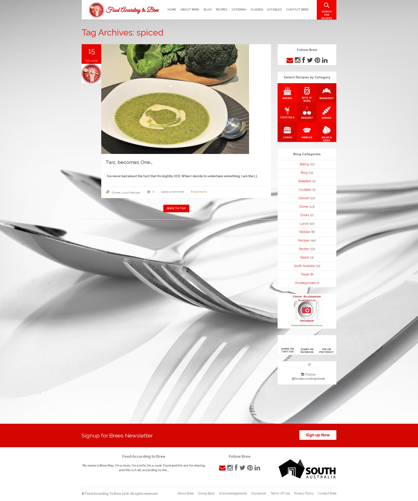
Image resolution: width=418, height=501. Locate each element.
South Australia (304, 266)
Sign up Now (318, 435)
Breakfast (304, 181)
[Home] (124, 10)
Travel (304, 274)
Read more (199, 191)
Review (304, 249)
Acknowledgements (233, 493)
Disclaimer (258, 493)
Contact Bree (327, 493)
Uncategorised (305, 283)
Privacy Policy (304, 493)
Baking (304, 164)
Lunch (125, 192)
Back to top (176, 208)
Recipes (135, 192)
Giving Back (206, 493)
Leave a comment (172, 191)
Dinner (116, 192)
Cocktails (304, 189)
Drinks (304, 215)
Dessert (304, 198)
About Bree (186, 493)
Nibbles (304, 232)
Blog (304, 172)
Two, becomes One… (129, 162)
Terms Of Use (280, 493)
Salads (304, 257)
